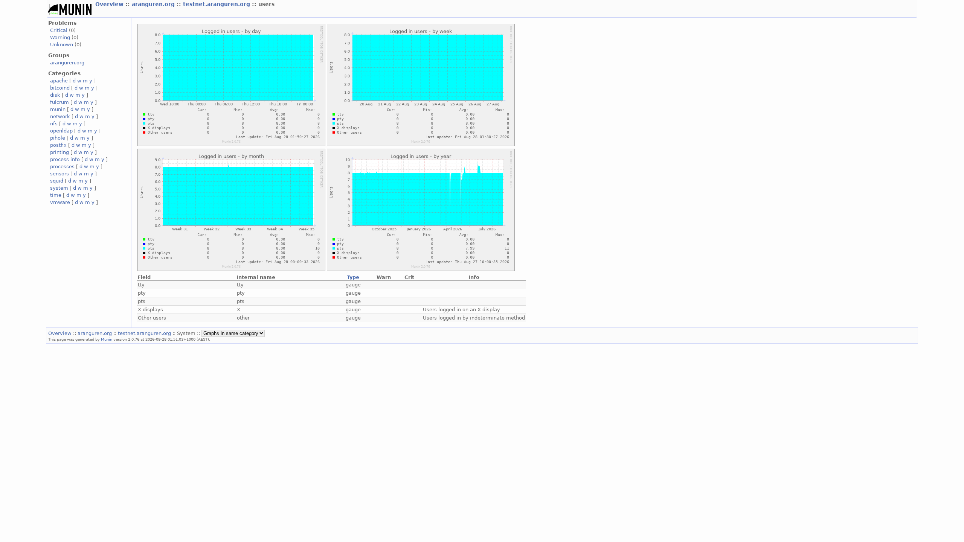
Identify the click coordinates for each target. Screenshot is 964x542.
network (60, 116)
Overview (110, 4)
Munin (106, 339)
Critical (58, 30)
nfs (54, 123)
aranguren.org (154, 4)
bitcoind (60, 88)
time (55, 195)
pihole (57, 138)
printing (59, 152)
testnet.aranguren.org (217, 4)
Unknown (61, 44)
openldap (61, 131)
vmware (60, 202)
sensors (59, 174)
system (59, 188)
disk (55, 95)
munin (58, 109)
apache (59, 81)
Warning (60, 37)
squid (56, 181)
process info (65, 159)
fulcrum (59, 102)
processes (62, 166)
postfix (58, 145)
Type (353, 277)
